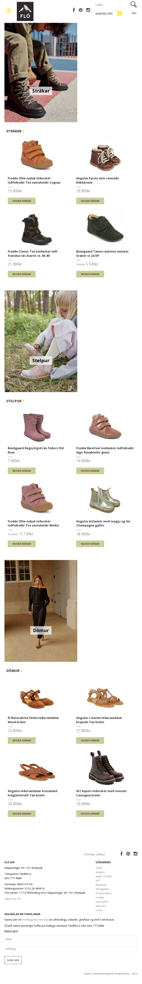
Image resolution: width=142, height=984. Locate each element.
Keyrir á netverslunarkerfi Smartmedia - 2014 (111, 973)
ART (98, 880)
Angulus (100, 872)
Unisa (99, 910)
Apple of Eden (104, 876)
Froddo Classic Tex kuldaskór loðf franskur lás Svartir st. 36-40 (33, 253)
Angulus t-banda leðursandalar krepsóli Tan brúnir (99, 720)
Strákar (14, 131)
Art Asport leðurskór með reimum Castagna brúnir (101, 793)
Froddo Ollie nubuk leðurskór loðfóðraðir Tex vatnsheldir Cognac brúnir (34, 180)
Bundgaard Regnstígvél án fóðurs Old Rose (36, 450)
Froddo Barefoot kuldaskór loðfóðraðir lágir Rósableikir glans (105, 450)
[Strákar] (40, 71)
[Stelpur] (40, 341)
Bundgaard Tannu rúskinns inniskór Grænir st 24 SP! (102, 253)
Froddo (100, 897)
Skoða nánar (21, 201)
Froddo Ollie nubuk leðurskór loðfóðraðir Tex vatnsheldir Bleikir (33, 523)
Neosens (101, 906)
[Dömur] (40, 610)
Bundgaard (102, 889)
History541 (102, 901)
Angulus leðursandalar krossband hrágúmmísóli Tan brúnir (32, 793)
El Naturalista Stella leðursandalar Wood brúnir (33, 720)
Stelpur (14, 401)
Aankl (99, 868)
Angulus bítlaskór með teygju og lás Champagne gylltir (103, 523)
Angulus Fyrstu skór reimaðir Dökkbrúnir (97, 180)
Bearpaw (101, 884)
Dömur (13, 670)
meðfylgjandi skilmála (35, 919)
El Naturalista (103, 893)
